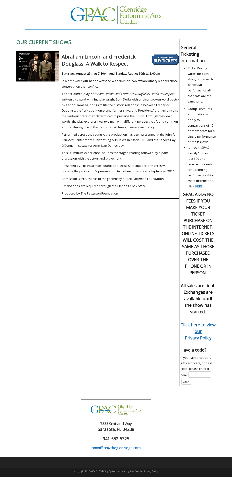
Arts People (136, 471)
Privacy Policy (198, 338)
